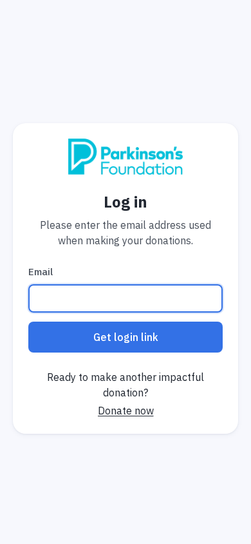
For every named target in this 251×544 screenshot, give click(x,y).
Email (40, 272)
